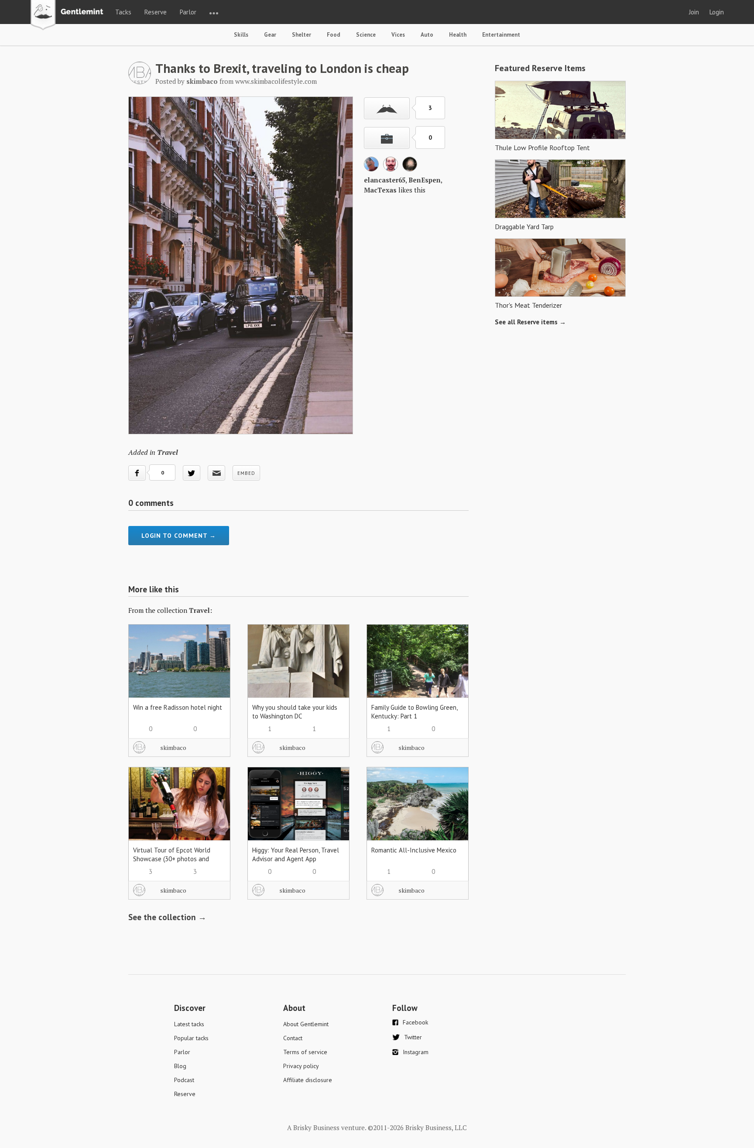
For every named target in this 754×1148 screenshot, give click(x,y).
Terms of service (305, 1052)
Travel (167, 452)
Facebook (415, 1022)
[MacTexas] (409, 169)
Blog (180, 1066)
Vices (398, 34)
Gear (270, 34)
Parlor (188, 12)
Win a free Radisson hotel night (177, 707)
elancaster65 (384, 179)
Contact (292, 1038)
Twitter (413, 1037)
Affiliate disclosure (307, 1080)
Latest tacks (189, 1024)
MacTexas (380, 190)
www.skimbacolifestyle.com (276, 81)
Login (716, 12)
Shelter (301, 34)
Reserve (155, 12)
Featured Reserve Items (540, 68)
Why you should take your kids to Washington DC (294, 711)
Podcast (184, 1080)
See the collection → (167, 917)
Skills (241, 34)
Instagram (415, 1052)
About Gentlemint (306, 1024)
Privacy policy (301, 1066)
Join (694, 12)
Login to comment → (178, 536)
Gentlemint (69, 15)
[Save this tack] (387, 138)
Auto (427, 34)
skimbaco (173, 747)
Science (366, 34)
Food (333, 34)
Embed (246, 473)
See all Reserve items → (530, 322)
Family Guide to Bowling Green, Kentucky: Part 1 (414, 711)
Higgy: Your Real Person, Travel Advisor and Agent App (295, 854)
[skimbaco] (139, 81)
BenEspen (424, 179)
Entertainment (501, 34)
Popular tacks (191, 1038)
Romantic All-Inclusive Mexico (413, 850)
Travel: (200, 610)
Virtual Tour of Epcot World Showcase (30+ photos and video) (171, 859)
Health (457, 34)
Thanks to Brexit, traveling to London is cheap (282, 68)
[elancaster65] (371, 169)
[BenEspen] (390, 169)
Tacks (123, 12)
